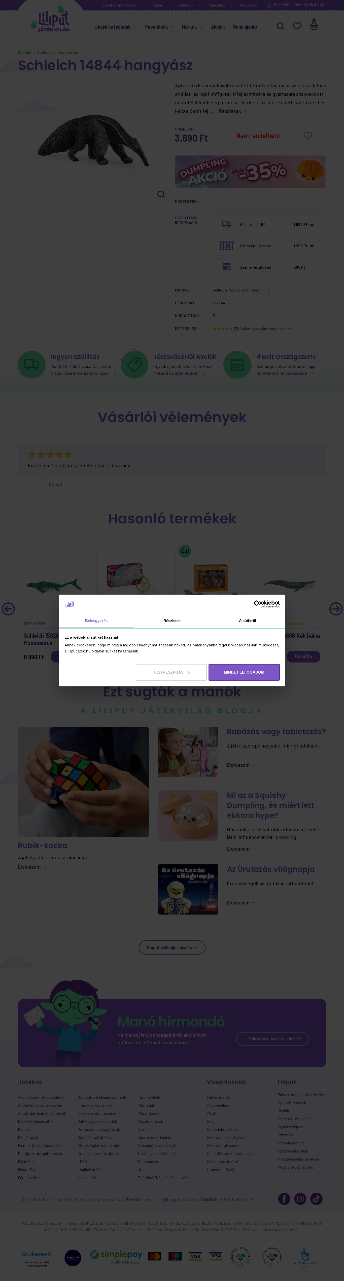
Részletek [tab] (172, 620)
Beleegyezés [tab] (96, 620)
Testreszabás (168, 672)
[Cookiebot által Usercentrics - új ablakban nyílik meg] (258, 604)
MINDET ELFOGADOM (244, 672)
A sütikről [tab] (247, 620)
